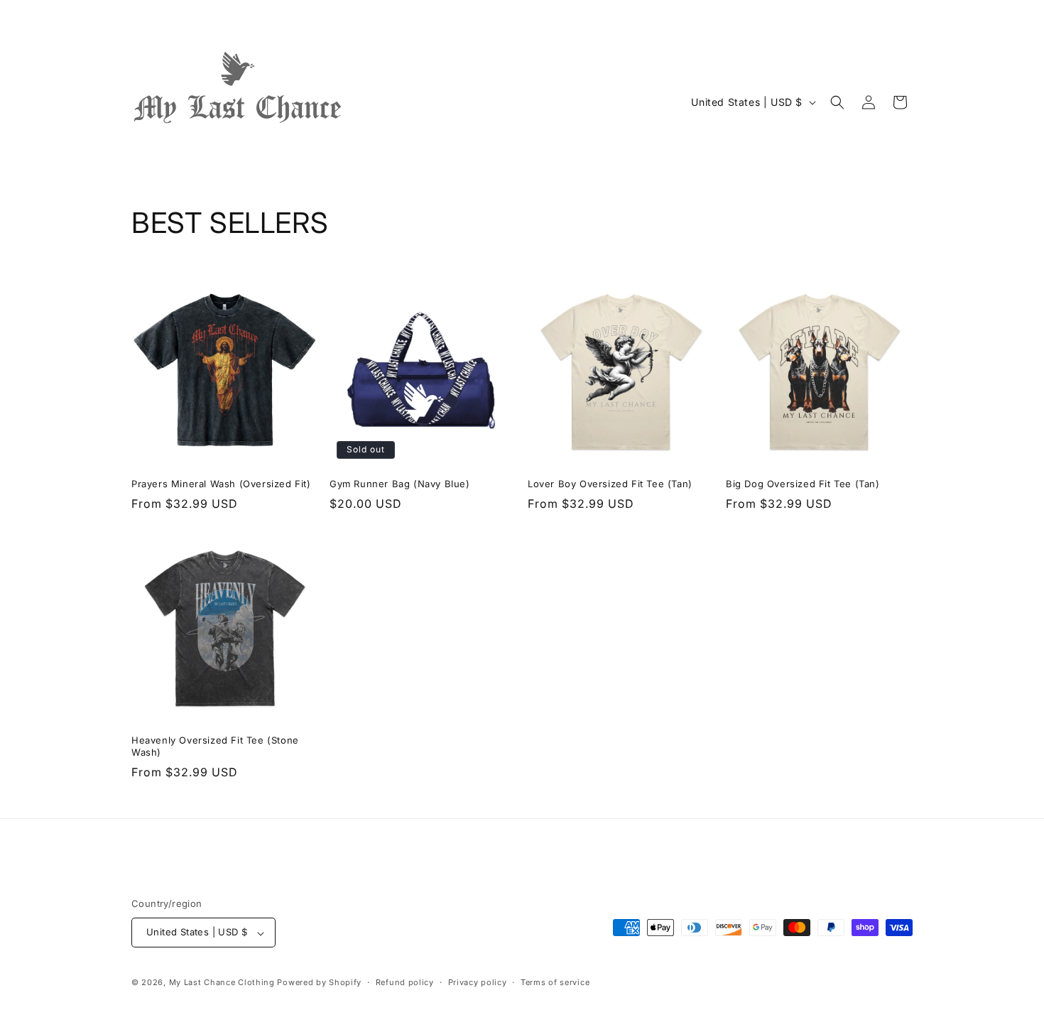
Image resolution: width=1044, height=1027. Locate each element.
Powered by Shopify (319, 983)
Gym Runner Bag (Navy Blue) (400, 483)
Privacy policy (477, 982)
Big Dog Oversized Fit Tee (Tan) (803, 483)
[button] (837, 102)
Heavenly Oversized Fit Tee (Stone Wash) (215, 746)
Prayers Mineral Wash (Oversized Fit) (221, 483)
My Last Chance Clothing (222, 983)
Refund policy (405, 982)
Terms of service (555, 982)
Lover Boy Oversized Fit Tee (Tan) (610, 483)
